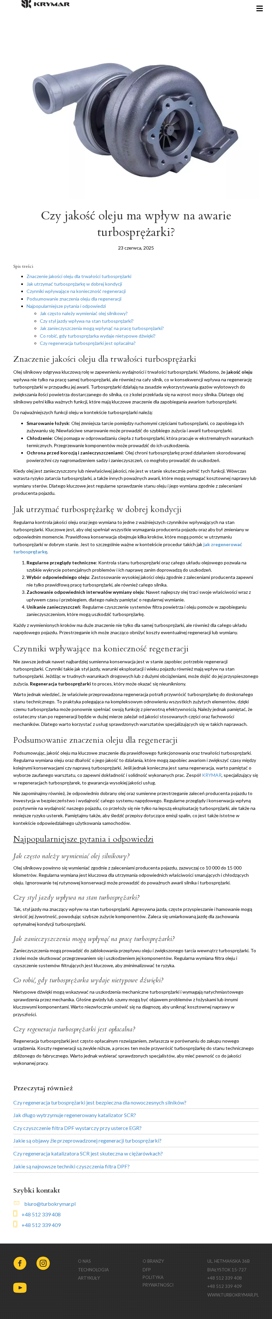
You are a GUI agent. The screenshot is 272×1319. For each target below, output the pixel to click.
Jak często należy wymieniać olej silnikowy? (84, 313)
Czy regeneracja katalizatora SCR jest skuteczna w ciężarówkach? (88, 1153)
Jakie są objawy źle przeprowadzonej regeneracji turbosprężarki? (87, 1140)
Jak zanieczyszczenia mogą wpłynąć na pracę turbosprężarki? (102, 328)
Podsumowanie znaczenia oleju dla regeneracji (74, 299)
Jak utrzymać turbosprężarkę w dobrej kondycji (74, 284)
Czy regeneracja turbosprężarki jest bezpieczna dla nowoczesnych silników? (99, 1102)
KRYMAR (212, 775)
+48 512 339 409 (41, 1225)
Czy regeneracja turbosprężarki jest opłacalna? (88, 343)
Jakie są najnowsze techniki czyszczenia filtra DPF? (71, 1166)
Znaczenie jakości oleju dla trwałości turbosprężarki (79, 276)
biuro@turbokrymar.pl (50, 1204)
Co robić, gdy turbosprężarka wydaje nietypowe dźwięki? (98, 336)
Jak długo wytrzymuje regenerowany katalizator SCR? (74, 1115)
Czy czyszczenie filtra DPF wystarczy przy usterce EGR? (77, 1128)
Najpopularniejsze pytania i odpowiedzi (66, 306)
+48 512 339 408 (41, 1214)
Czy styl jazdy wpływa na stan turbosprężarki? (87, 321)
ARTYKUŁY (89, 1278)
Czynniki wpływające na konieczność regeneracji (76, 291)
